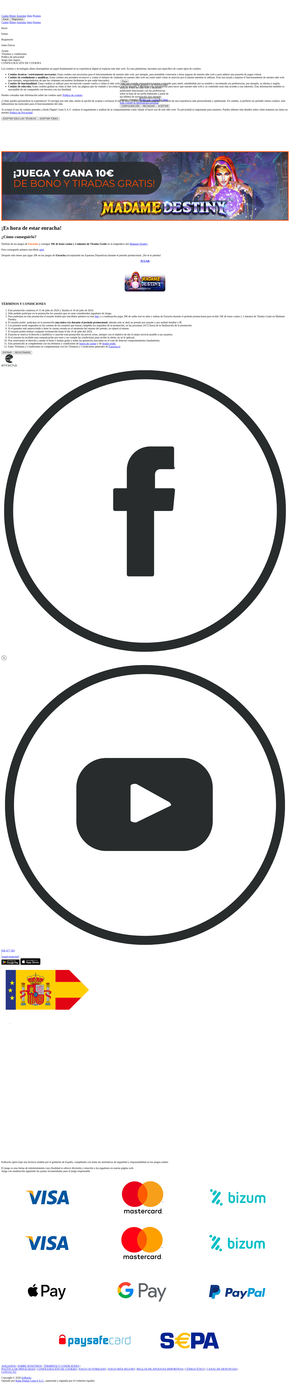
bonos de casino (87, 343)
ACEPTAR (163, 106)
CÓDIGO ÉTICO (195, 1369)
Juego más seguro (10, 60)
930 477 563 (8, 950)
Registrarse (17, 19)
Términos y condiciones (14, 53)
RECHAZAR (149, 106)
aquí (41, 249)
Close (124, 81)
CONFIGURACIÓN (130, 106)
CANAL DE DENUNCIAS (222, 1369)
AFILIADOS (8, 1366)
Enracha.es (114, 346)
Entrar (6, 19)
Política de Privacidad (21, 112)
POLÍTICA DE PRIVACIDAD (18, 1369)
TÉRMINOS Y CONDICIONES (61, 1366)
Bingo (12, 15)
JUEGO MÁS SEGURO (121, 1369)
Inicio (4, 28)
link (97, 316)
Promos (37, 15)
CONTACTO (8, 1372)
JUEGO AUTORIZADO (92, 1369)
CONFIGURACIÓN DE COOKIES (57, 1369)
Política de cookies (72, 95)
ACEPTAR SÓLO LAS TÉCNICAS (19, 118)
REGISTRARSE (23, 352)
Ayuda (5, 50)
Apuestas (21, 15)
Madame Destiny (139, 243)
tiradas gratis (108, 343)
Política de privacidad (12, 57)
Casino (5, 15)
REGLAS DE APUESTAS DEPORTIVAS (160, 1369)
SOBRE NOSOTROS (30, 1366)
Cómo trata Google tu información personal (144, 101)
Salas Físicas (8, 45)
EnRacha (26, 1377)
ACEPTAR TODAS (49, 118)
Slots (29, 15)
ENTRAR (7, 352)
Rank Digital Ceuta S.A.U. (29, 1380)
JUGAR (145, 261)
